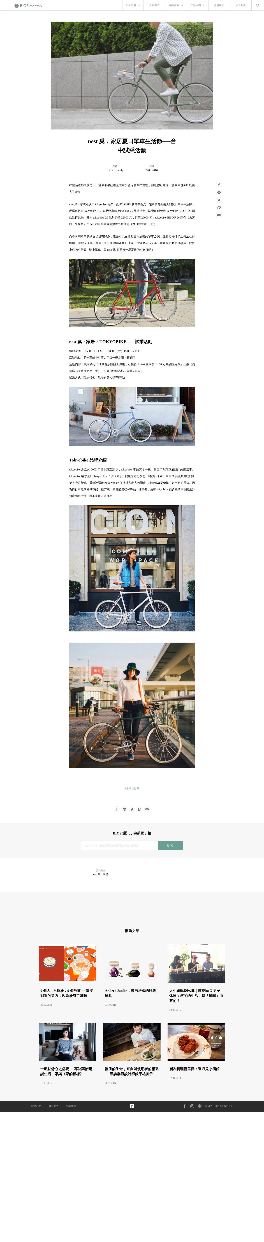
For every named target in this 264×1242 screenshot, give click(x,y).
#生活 (128, 788)
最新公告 (54, 1106)
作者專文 (219, 5)
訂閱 (170, 845)
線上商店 (241, 5)
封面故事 (131, 5)
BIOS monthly (114, 170)
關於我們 (36, 1106)
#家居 (136, 788)
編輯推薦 (174, 5)
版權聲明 (71, 1106)
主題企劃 (196, 5)
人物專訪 (154, 5)
